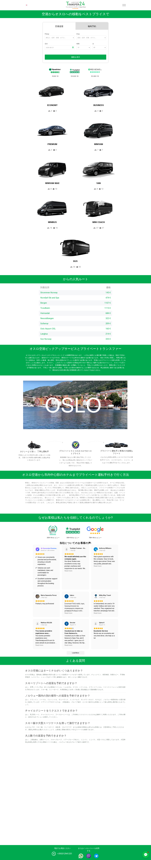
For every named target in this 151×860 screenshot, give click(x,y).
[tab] (59, 26)
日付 (46, 44)
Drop (78, 34)
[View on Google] (96, 549)
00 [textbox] (94, 47)
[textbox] (59, 37)
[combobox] (59, 38)
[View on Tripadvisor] (67, 549)
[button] (145, 854)
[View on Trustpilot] (37, 624)
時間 (78, 44)
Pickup (47, 34)
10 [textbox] (78, 47)
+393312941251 (64, 853)
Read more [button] (68, 571)
